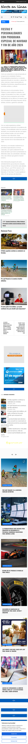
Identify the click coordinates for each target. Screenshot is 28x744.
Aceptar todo (14, 733)
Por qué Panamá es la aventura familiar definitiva (11, 491)
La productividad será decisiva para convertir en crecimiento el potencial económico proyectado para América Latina (13, 531)
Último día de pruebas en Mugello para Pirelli (12, 571)
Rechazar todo (14, 741)
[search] (25, 17)
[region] (14, 732)
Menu (3, 1)
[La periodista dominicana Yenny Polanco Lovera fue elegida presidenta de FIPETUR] (6, 206)
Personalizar (14, 737)
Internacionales (7, 485)
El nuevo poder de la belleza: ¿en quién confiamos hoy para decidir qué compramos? (13, 308)
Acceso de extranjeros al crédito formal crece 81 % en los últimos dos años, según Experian (12, 689)
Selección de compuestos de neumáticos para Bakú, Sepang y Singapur (12, 610)
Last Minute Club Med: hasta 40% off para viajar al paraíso (13, 650)
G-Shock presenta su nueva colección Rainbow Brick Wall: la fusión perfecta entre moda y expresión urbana (7, 328)
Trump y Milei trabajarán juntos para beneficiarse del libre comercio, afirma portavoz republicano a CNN (20, 328)
